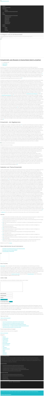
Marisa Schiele (5, 63)
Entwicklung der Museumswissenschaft (11, 11)
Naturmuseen (7, 20)
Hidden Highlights (5, 340)
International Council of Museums (32, 93)
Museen (4, 14)
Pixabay (10, 242)
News (3, 346)
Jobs (3, 12)
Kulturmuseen (7, 18)
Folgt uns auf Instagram (4, 332)
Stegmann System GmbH (16, 273)
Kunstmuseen (7, 19)
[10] (42, 209)
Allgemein (4, 336)
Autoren (6, 28)
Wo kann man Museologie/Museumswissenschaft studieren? (13, 374)
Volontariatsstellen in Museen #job (8, 251)
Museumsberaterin (31, 273)
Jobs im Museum (5, 377)
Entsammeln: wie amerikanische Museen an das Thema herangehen (14, 248)
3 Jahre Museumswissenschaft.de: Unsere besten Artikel (12, 327)
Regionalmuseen (7, 22)
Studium (4, 24)
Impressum (10, 381)
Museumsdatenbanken (6, 343)
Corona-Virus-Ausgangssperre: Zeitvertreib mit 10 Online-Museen (13, 321)
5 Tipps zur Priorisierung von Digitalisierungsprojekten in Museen (13, 323)
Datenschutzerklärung (16, 381)
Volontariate (5, 352)
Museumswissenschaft (4, 36)
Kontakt (6, 27)
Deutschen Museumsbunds (6, 95)
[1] (42, 73)
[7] (21, 124)
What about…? (5, 354)
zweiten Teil (3, 212)
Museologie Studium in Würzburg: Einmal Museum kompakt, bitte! (13, 375)
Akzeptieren (2, 394)
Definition (6, 10)
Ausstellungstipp (5, 339)
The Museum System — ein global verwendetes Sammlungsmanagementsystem (16, 325)
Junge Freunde (5, 342)
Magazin (4, 6)
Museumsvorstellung (6, 344)
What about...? (11, 36)
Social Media (5, 347)
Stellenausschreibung (6, 348)
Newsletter (6, 30)
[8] (17, 164)
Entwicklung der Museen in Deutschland (11, 15)
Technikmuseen (7, 23)
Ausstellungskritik (5, 338)
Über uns (4, 26)
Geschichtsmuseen (8, 16)
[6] (3, 119)
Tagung (4, 351)
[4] (13, 94)
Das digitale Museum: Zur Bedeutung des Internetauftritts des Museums (14, 324)
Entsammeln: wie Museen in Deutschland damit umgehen (20, 60)
